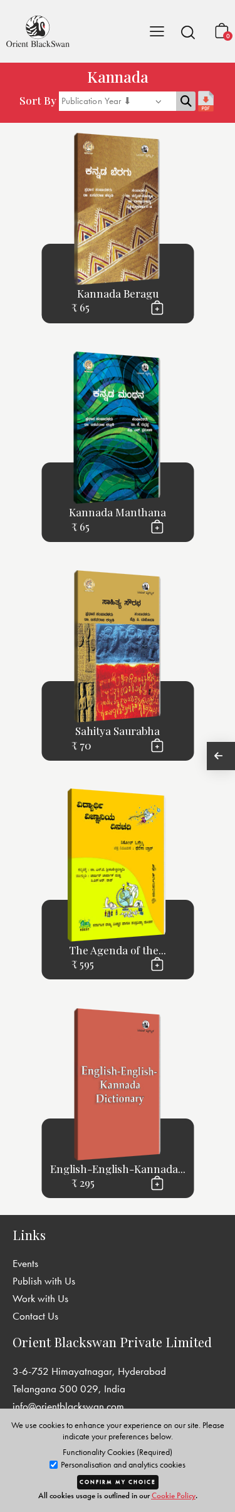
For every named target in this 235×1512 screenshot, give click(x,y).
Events (25, 1263)
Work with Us (40, 1298)
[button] (188, 32)
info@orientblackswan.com (68, 1406)
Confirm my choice (118, 1482)
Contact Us (35, 1316)
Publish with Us (44, 1281)
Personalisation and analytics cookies (122, 1464)
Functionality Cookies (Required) (117, 1451)
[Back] (221, 756)
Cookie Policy (174, 1495)
